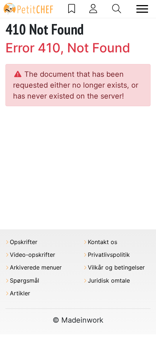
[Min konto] (93, 9)
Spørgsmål (24, 280)
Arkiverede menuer (36, 267)
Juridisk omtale (109, 280)
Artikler (20, 293)
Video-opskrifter (32, 254)
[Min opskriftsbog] (71, 9)
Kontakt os (102, 242)
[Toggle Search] (117, 9)
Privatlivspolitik (109, 254)
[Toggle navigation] (142, 9)
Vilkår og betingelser (116, 267)
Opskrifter (23, 242)
